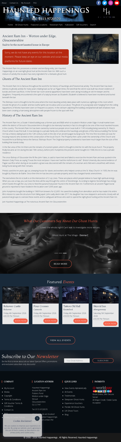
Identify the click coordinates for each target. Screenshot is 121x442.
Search (93, 24)
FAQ (35, 3)
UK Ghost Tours (71, 399)
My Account (25, 3)
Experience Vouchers (73, 391)
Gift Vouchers (82, 24)
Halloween (69, 24)
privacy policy (15, 432)
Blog (66, 402)
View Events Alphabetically (75, 376)
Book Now (20, 309)
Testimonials (70, 383)
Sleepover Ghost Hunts (74, 387)
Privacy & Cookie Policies (14, 405)
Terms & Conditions (12, 387)
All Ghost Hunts (21, 24)
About (4, 3)
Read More (60, 252)
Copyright (8, 383)
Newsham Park (56, 24)
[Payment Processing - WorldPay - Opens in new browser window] (102, 377)
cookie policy (29, 432)
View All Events (60, 328)
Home (10, 24)
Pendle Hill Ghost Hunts (75, 395)
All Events (69, 380)
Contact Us (14, 3)
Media (6, 380)
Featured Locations (39, 24)
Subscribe (103, 348)
